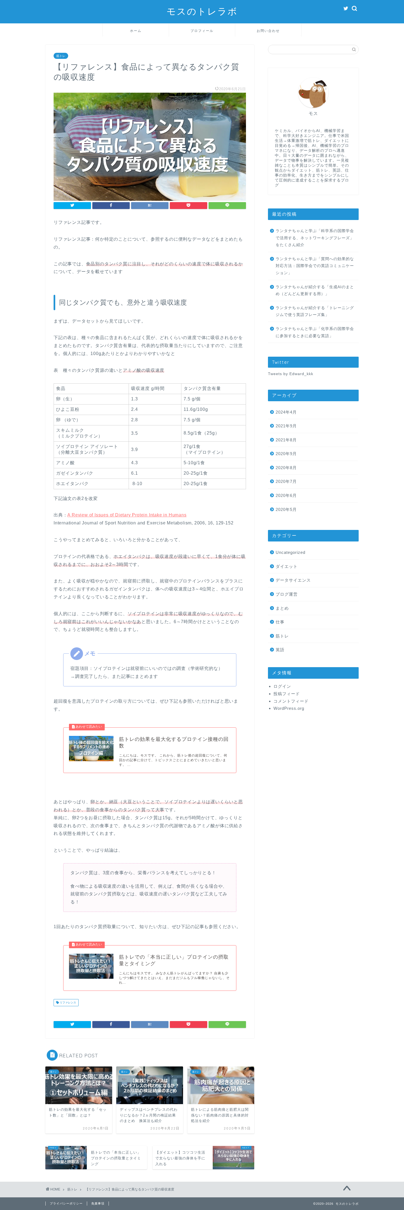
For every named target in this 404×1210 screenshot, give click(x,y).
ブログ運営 (287, 594)
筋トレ (60, 55)
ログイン (282, 686)
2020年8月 (286, 468)
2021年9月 (286, 426)
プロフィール (202, 31)
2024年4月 (286, 412)
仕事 (280, 622)
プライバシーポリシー (66, 1203)
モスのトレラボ (202, 11)
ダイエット (287, 566)
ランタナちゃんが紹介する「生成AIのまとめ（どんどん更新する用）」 (315, 290)
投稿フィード (286, 694)
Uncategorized (290, 552)
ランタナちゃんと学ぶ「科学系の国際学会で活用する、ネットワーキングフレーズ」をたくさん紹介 (315, 238)
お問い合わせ (268, 31)
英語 (280, 650)
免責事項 (97, 1203)
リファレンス (67, 1002)
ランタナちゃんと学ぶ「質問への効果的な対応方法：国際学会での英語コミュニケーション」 (315, 266)
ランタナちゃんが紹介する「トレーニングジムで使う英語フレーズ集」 (315, 311)
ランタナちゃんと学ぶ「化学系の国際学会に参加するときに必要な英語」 (315, 332)
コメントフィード (291, 701)
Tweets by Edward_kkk (290, 374)
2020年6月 (286, 495)
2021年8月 (286, 440)
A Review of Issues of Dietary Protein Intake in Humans (126, 515)
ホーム (136, 31)
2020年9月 (286, 454)
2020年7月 (286, 481)
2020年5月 (286, 509)
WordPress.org (288, 708)
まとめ (282, 608)
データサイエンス (293, 580)
